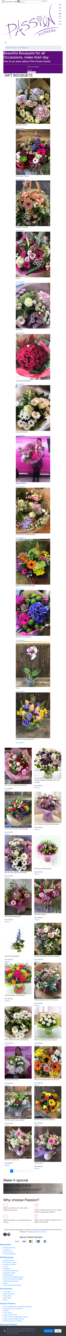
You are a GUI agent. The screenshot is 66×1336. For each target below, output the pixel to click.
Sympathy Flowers (9, 1273)
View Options (31, 72)
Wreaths (6, 1310)
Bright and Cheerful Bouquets (13, 1279)
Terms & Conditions (9, 1254)
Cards (5, 1300)
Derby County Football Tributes (13, 1319)
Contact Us (7, 1250)
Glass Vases (7, 1298)
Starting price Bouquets (11, 1281)
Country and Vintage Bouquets (13, 1277)
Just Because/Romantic (11, 1271)
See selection (20, 128)
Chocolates (7, 1292)
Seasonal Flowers (8, 1324)
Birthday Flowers (8, 1260)
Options (7, 790)
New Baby (6, 1268)
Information (5, 1244)
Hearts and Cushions (10, 1315)
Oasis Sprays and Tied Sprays (13, 1308)
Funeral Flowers (7, 1303)
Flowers (14, 48)
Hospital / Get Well (9, 1264)
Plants (5, 1283)
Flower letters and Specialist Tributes (15, 1317)
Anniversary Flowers (10, 1262)
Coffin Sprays (7, 1313)
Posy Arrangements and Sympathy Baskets (17, 1306)
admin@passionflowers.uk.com (36, 1232)
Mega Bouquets (8, 1275)
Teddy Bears (7, 1296)
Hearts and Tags (8, 1294)
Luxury (5, 1266)
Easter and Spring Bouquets (12, 1285)
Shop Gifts (6, 1193)
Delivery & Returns (9, 1247)
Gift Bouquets (7, 1257)
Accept (58, 1331)
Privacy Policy (8, 1252)
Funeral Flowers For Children (12, 1321)
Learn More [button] (48, 1331)
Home (8, 48)
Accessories (6, 1288)
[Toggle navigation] (5, 42)
